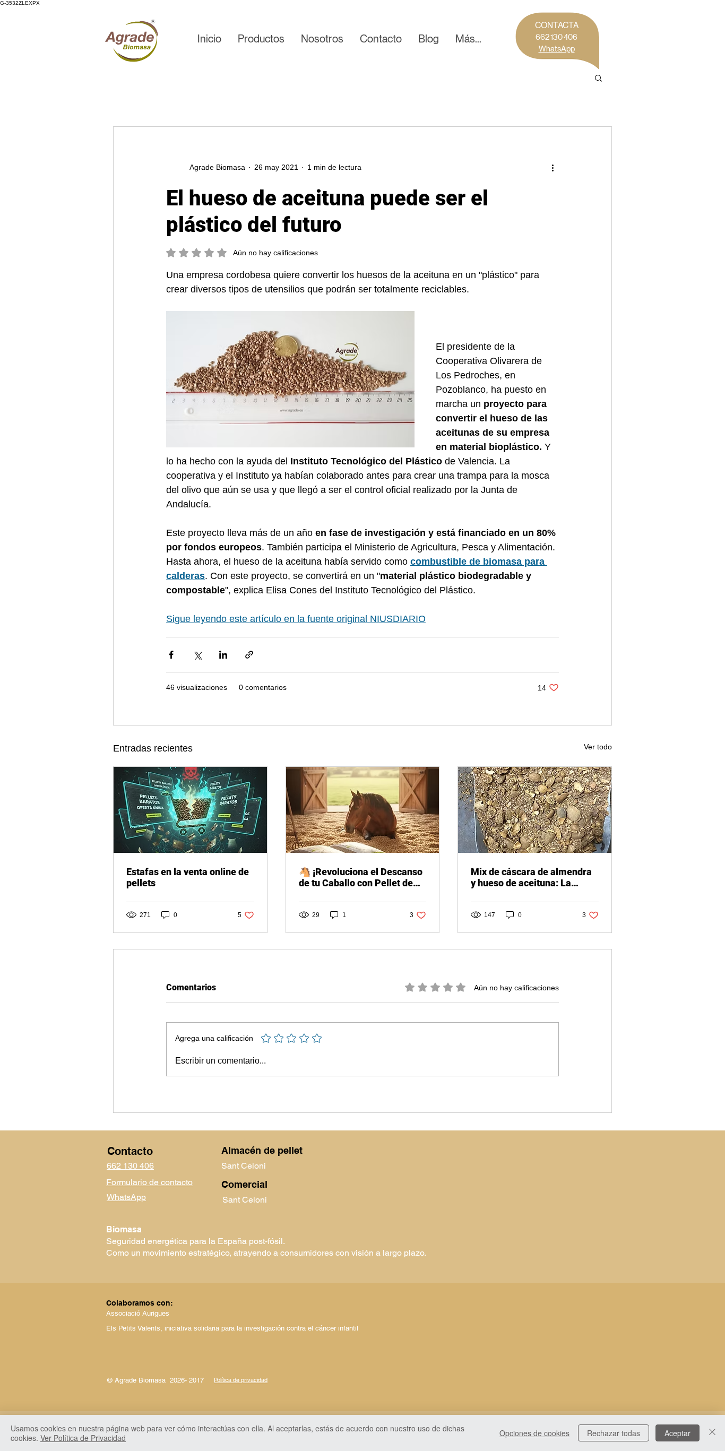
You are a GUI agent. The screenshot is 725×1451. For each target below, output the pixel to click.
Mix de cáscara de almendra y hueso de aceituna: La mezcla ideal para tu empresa (534, 877)
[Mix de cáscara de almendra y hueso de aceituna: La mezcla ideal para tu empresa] (534, 810)
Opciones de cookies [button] (534, 1433)
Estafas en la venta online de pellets (187, 877)
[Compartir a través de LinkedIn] (223, 655)
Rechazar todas (613, 1433)
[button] (260, 39)
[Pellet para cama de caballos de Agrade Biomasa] (362, 810)
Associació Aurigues (138, 1313)
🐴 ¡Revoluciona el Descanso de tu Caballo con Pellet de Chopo (360, 877)
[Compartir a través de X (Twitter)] (197, 655)
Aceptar (677, 1433)
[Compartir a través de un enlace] (249, 655)
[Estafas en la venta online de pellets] (190, 810)
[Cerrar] (712, 1433)
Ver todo (598, 746)
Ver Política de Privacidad (83, 1437)
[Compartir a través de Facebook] (171, 655)
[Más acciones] (552, 167)
